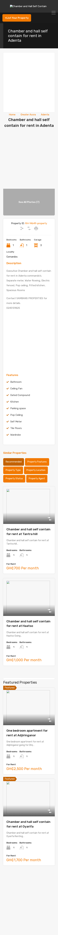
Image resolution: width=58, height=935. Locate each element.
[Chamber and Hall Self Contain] (29, 8)
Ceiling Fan (16, 388)
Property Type (13, 470)
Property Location (35, 470)
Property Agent (37, 478)
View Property (29, 516)
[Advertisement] (29, 82)
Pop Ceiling (16, 415)
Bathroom (16, 381)
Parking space (18, 408)
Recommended (14, 461)
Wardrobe (15, 434)
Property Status (14, 478)
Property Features (37, 461)
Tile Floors (16, 428)
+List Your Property (17, 17)
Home (12, 114)
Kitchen (14, 401)
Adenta (45, 114)
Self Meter (16, 421)
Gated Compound (20, 395)
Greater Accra (28, 114)
